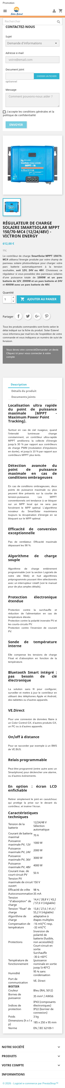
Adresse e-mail (15, 53)
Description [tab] (19, 384)
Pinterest (46, 316)
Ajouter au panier (38, 299)
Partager (18, 316)
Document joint (15, 69)
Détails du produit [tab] (23, 391)
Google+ (37, 316)
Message (11, 89)
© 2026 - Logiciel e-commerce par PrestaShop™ (30, 1083)
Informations (13, 1074)
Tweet (27, 316)
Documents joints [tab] (23, 397)
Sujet (9, 36)
